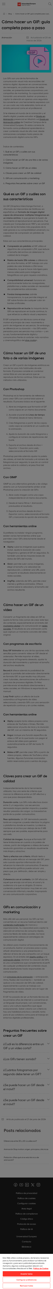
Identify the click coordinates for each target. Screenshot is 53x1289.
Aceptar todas (26, 1274)
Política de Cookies (40, 1268)
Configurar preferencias (26, 1280)
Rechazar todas (26, 1286)
